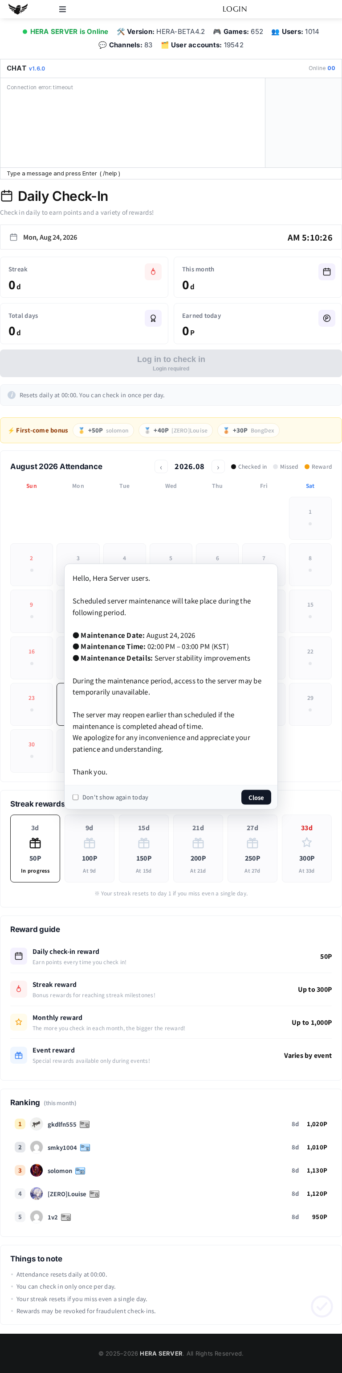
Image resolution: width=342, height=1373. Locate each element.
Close (256, 797)
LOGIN (235, 9)
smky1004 (62, 1147)
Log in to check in (171, 363)
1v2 (53, 1217)
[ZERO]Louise (67, 1194)
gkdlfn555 (62, 1124)
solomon (60, 1170)
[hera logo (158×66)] (18, 5)
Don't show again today (115, 797)
